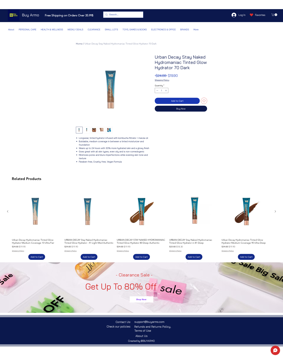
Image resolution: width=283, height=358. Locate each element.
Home (79, 43)
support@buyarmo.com (149, 322)
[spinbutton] (161, 90)
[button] (274, 14)
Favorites (260, 14)
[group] (141, 223)
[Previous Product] (7, 211)
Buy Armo (30, 15)
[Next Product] (275, 211)
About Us (141, 336)
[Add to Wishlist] (204, 101)
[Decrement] (157, 90)
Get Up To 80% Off (121, 286)
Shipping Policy (162, 80)
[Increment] (166, 90)
